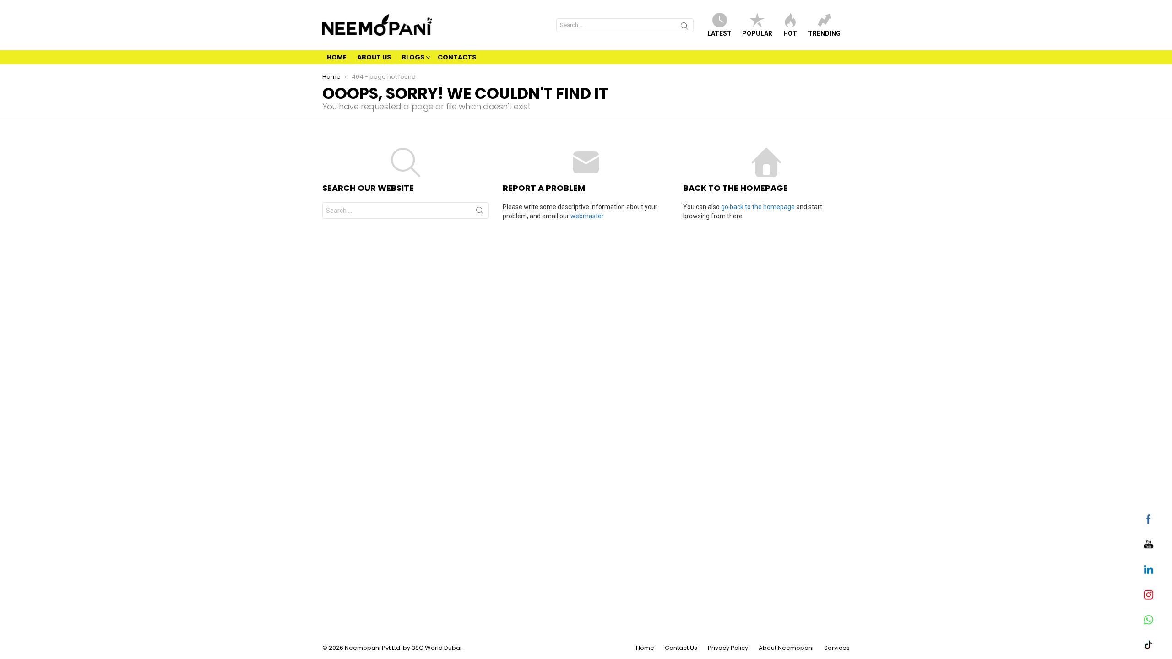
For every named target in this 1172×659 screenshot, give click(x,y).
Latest (719, 33)
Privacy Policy (728, 648)
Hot (790, 33)
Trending (824, 33)
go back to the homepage (758, 207)
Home (337, 57)
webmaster (586, 216)
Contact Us (681, 648)
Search (684, 27)
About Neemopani (786, 648)
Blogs (413, 57)
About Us (374, 57)
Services (837, 648)
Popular (757, 33)
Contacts (457, 57)
